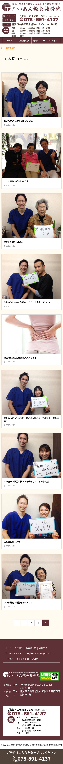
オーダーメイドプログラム (37, 653)
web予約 (53, 40)
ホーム (8, 648)
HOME (9, 40)
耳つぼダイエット (13, 653)
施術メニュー (39, 40)
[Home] (1, 48)
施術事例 (43, 648)
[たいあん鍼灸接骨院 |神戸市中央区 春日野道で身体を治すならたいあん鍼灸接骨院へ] (31, 7)
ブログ (35, 658)
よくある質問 (22, 658)
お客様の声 (24, 40)
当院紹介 (19, 648)
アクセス (9, 658)
